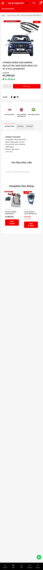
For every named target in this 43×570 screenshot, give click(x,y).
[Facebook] (11, 97)
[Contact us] (39, 557)
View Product (12, 222)
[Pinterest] (17, 97)
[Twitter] (14, 97)
